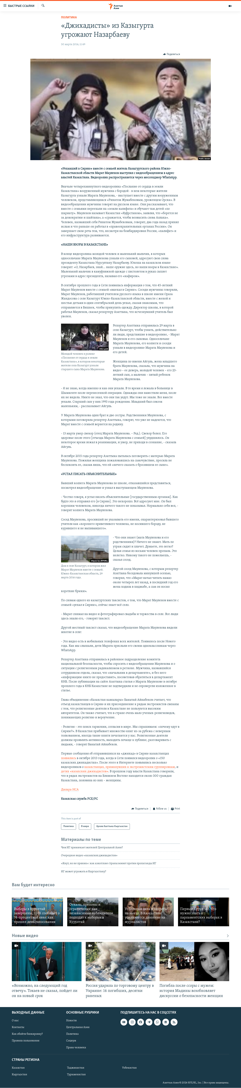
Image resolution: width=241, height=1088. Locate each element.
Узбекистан (129, 1067)
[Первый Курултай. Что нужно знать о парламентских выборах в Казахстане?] (203, 912)
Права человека (76, 1047)
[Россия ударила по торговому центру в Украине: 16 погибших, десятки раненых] (120, 961)
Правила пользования (25, 1040)
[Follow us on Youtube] (123, 1022)
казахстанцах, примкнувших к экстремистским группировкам (129, 767)
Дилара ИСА (70, 789)
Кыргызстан (19, 1074)
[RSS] (174, 1022)
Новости (71, 1020)
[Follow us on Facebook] (140, 1022)
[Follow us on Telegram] (149, 1022)
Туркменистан (76, 1074)
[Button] (171, 54)
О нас (15, 1020)
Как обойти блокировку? (27, 1034)
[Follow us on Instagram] (132, 1022)
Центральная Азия (77, 1027)
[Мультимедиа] (230, 6)
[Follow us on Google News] (165, 1022)
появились (69, 758)
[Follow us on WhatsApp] (157, 1022)
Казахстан (18, 1067)
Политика (69, 17)
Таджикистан (75, 1067)
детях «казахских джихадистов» (84, 771)
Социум (71, 1040)
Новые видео (25, 936)
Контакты (18, 1027)
